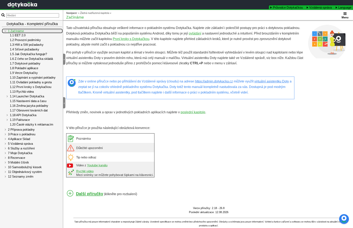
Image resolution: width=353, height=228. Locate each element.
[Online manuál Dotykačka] (22, 5)
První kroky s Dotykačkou (131, 39)
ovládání (195, 33)
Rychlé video (85, 171)
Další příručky (89, 193)
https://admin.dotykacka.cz (214, 81)
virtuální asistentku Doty (271, 81)
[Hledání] (2, 15)
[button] (66, 59)
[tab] (287, 7)
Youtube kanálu (97, 165)
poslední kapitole (193, 112)
